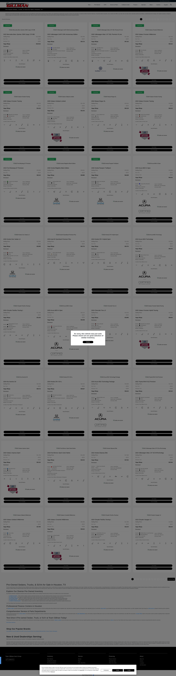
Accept (129, 670)
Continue (88, 342)
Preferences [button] (52, 671)
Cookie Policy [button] (81, 670)
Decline (117, 670)
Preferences (106, 670)
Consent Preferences (0, 660)
